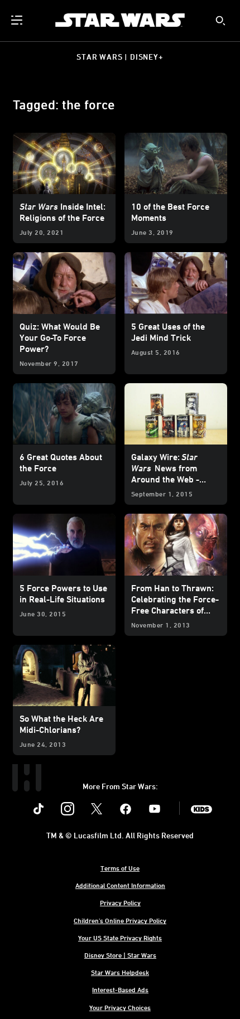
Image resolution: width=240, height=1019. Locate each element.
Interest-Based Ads (120, 989)
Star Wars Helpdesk (120, 972)
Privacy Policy (120, 902)
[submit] (220, 20)
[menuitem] (18, 20)
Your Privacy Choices (120, 1007)
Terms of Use (120, 868)
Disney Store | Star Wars (120, 955)
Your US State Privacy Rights (120, 937)
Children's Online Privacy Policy (120, 920)
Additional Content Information (120, 885)
